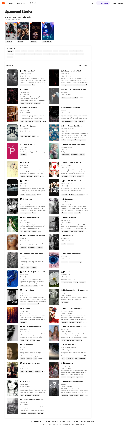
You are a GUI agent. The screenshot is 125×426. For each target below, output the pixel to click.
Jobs (88, 421)
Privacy (49, 424)
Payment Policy (57, 424)
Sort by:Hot (83, 65)
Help (73, 424)
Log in (114, 3)
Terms (43, 424)
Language (63, 421)
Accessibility (66, 424)
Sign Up (120, 3)
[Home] (4, 3)
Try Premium (104, 3)
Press (92, 421)
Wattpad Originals (36, 421)
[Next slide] (88, 42)
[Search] (31, 3)
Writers (69, 421)
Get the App (55, 421)
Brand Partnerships (80, 421)
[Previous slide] (7, 42)
